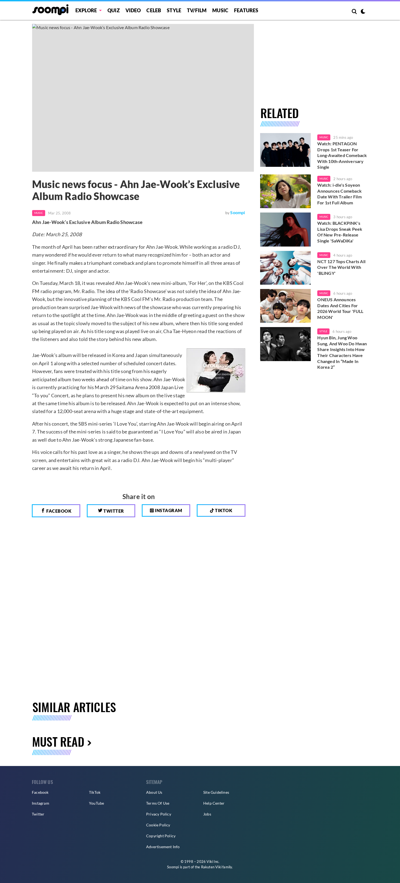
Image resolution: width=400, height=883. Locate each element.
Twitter (113, 510)
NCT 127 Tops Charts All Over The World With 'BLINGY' (341, 267)
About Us (154, 792)
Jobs (207, 814)
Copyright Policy (161, 835)
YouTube (96, 803)
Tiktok (223, 510)
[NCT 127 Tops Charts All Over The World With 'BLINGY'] (285, 268)
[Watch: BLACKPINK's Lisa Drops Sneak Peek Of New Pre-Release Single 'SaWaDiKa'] (285, 229)
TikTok (94, 792)
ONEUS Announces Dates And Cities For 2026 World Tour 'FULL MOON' (340, 308)
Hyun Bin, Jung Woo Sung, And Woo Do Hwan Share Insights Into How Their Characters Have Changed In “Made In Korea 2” (342, 352)
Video (133, 10)
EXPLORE (86, 10)
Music (220, 10)
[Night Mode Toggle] (363, 12)
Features (246, 10)
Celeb (153, 10)
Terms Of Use (157, 803)
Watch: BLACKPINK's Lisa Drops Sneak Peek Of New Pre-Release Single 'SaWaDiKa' (339, 231)
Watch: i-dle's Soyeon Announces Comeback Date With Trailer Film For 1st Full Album (339, 193)
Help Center (213, 803)
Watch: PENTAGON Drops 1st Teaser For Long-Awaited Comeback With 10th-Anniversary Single (342, 155)
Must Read (58, 741)
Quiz (113, 10)
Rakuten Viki (211, 867)
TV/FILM (197, 10)
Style (174, 10)
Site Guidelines (216, 792)
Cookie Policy (158, 825)
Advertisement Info (163, 846)
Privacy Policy (158, 814)
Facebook (58, 510)
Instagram (168, 510)
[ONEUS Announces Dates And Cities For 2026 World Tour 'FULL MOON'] (285, 306)
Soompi (237, 212)
